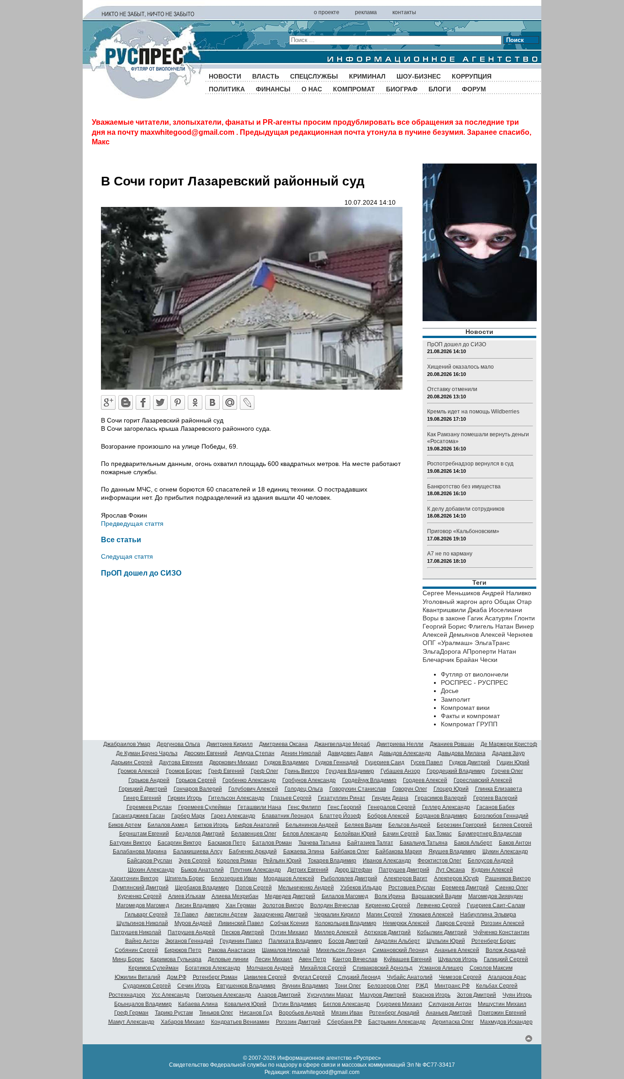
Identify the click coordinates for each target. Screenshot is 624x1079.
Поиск (515, 40)
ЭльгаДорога (442, 651)
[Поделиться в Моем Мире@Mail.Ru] (229, 402)
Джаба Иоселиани (495, 610)
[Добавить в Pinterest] (177, 402)
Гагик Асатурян (490, 618)
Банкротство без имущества (464, 486)
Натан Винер (514, 626)
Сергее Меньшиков (451, 593)
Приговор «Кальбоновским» (463, 531)
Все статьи (121, 539)
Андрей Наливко (506, 593)
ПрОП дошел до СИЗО (141, 573)
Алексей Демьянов (451, 634)
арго (485, 601)
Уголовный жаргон (450, 601)
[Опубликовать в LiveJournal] (247, 402)
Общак (504, 601)
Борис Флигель (470, 626)
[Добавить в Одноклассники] (195, 402)
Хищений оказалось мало (460, 367)
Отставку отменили (452, 389)
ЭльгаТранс (492, 642)
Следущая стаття (127, 556)
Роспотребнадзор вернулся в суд (470, 463)
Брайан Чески (476, 659)
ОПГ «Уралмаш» (448, 642)
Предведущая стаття (132, 523)
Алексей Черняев (507, 634)
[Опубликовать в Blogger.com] (125, 402)
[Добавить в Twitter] (160, 402)
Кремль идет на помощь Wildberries (473, 411)
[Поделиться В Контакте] (212, 402)
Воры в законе (444, 618)
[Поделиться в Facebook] (143, 402)
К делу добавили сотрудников (465, 509)
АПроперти (479, 651)
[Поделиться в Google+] (108, 402)
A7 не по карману (449, 553)
